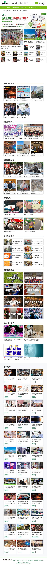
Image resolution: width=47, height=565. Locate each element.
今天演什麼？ (9, 323)
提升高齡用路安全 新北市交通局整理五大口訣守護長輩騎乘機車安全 (23, 519)
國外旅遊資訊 (9, 236)
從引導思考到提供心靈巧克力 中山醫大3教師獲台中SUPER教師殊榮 (23, 488)
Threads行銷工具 (33, 7)
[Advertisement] (23, 73)
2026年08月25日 (8, 10)
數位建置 (36, 560)
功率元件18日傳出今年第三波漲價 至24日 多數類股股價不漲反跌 (37, 519)
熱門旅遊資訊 (9, 122)
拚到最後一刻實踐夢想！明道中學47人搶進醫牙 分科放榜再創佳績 (37, 488)
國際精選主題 (9, 270)
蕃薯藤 (5, 3)
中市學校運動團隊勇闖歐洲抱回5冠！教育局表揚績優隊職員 (37, 395)
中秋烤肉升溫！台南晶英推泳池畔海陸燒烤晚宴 (10, 379)
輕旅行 (8, 7)
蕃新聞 (4, 7)
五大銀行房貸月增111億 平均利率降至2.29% (23, 457)
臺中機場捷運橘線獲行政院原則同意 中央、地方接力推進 (23, 395)
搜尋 (26, 7)
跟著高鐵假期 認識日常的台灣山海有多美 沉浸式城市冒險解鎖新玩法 (23, 534)
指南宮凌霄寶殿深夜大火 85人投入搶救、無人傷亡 (37, 503)
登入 (40, 3)
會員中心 (19, 560)
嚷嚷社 (22, 7)
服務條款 (24, 560)
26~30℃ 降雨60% (22, 10)
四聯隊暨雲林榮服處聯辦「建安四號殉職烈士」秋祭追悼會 (23, 503)
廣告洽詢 (41, 560)
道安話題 (7, 198)
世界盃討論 (42, 7)
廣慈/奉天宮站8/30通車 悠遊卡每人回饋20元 (23, 441)
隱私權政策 (30, 560)
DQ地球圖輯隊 (15, 7)
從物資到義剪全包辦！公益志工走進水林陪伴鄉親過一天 (10, 503)
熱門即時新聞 (9, 83)
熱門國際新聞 (9, 160)
